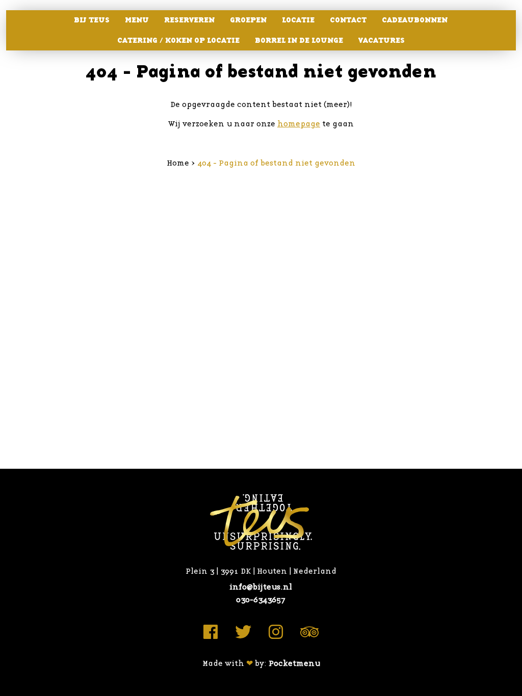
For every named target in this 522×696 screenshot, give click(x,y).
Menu (137, 20)
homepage (298, 124)
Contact (348, 20)
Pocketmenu (294, 663)
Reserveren (189, 20)
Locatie (298, 20)
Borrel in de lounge (299, 40)
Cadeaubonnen (415, 20)
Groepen (248, 20)
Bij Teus (92, 20)
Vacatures (381, 40)
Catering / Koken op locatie (178, 40)
